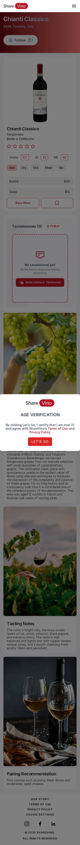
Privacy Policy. (40, 432)
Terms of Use (58, 428)
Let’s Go (39, 441)
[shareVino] (15, 6)
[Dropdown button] (74, 6)
